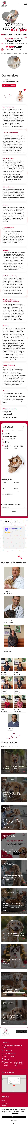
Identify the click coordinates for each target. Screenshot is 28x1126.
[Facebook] (6, 442)
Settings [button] (14, 1123)
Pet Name (16, 482)
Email (3, 488)
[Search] (18, 4)
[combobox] (14, 507)
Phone (16, 488)
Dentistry (5, 205)
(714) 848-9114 (8, 433)
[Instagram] (8, 442)
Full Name (3, 482)
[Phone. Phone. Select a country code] (16, 491)
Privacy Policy (15, 1113)
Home (3, 1100)
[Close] (26, 1109)
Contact (4, 1105)
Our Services (5, 1103)
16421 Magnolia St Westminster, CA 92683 (14, 431)
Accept (14, 1117)
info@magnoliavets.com (10, 436)
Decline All (13, 1120)
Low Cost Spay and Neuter (10, 132)
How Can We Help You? (7, 494)
